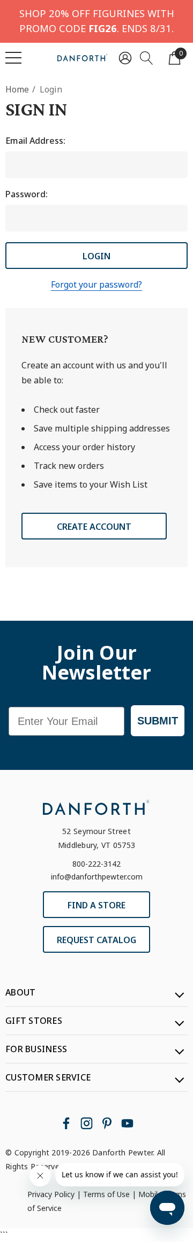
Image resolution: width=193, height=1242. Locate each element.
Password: (26, 194)
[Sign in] (125, 57)
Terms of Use (106, 1194)
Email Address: (35, 140)
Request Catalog (96, 940)
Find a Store (96, 905)
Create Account (94, 527)
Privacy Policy (51, 1194)
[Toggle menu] (13, 58)
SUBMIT (157, 721)
